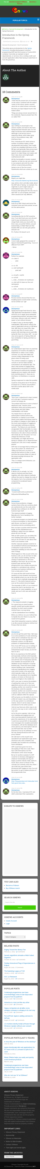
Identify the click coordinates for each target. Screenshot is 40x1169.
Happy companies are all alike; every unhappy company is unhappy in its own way (19, 1009)
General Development (16, 29)
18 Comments (23, 45)
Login (8, 924)
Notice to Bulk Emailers (14, 1141)
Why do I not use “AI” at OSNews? (16, 1075)
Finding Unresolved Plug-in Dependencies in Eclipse (19, 964)
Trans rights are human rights (16, 1148)
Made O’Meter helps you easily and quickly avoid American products (19, 1058)
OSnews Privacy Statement (13, 1095)
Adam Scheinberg (29, 1104)
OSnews (14, 1164)
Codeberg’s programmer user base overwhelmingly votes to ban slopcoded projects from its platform (18, 995)
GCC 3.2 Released (10, 977)
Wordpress (22, 1106)
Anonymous (15, 98)
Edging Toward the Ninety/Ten (15, 950)
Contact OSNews (12, 1144)
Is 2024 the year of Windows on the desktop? (20, 1042)
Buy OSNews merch (13, 888)
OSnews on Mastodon (13, 1138)
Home (6, 29)
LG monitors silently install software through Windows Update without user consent (19, 1025)
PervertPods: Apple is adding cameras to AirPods (18, 1017)
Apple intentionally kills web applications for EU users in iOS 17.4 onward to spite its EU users (19, 1050)
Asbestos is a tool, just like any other (16, 1002)
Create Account (11, 921)
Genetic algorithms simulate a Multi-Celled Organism (19, 956)
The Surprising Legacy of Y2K (14, 971)
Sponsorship (10, 1135)
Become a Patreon (12, 885)
